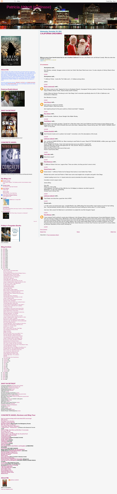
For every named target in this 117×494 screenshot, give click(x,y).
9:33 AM (45, 74)
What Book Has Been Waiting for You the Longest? (13, 319)
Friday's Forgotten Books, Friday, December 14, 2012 (14, 317)
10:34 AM (46, 129)
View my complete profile (7, 489)
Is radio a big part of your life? (9, 284)
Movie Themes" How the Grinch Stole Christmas (13, 290)
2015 (4, 264)
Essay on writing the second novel (21, 396)
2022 (4, 254)
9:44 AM (45, 100)
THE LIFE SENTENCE (19, 449)
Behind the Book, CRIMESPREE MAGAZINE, (12, 459)
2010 (4, 373)
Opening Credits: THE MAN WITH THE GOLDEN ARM (14, 320)
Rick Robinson (48, 161)
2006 (4, 379)
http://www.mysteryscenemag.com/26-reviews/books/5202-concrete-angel (16, 418)
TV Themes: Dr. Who (7, 307)
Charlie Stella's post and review (8, 435)
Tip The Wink (4, 462)
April (5, 367)
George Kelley (6, 185)
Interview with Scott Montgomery (9, 460)
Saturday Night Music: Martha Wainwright (12, 334)
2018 (4, 259)
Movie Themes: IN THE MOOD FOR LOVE (12, 349)
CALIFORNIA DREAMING (8, 286)
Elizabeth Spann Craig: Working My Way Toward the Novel (14, 433)
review (7, 391)
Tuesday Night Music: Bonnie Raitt (10, 303)
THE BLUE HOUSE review (7, 472)
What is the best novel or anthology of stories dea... (14, 312)
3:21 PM (45, 167)
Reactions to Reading (12, 465)
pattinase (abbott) (49, 138)
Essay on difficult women (13, 395)
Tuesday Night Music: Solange (9, 345)
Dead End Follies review (7, 471)
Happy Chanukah (7, 330)
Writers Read (4, 455)
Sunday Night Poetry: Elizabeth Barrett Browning (13, 293)
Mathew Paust (4, 473)
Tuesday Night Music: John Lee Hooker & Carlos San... (14, 323)
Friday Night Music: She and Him (10, 279)
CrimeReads (6, 207)
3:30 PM (45, 193)
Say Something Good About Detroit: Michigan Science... (14, 273)
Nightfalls (5, 355)
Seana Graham (4, 443)
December (6, 269)
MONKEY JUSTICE (20, 82)
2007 (4, 377)
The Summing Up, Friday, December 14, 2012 (12, 315)
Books (44, 60)
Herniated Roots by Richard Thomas (11, 340)
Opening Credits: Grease (8, 285)
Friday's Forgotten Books (8, 298)
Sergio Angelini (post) (6, 438)
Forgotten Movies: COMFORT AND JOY (11, 292)
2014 (4, 265)
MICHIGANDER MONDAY (15, 450)
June (5, 364)
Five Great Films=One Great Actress (11, 357)
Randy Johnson (5, 440)
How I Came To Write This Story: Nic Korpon (12, 343)
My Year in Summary (7, 271)
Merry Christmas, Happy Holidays (10, 289)
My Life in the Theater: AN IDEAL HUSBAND (12, 339)
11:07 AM (46, 136)
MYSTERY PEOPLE (6, 423)
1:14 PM (45, 152)
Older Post (113, 231)
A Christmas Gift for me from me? (10, 314)
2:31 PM (45, 159)
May (5, 366)
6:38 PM (45, 212)
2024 (4, 251)
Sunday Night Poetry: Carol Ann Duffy (11, 274)
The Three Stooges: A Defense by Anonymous (13, 335)
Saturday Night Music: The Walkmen (11, 276)
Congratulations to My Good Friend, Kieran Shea (13, 308)
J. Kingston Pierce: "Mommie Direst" (9, 427)
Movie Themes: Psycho (8, 327)
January (5, 371)
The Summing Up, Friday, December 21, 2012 (12, 296)
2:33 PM (45, 226)
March (5, 368)
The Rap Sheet (6, 211)
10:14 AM (46, 118)
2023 (4, 253)
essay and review (22, 394)
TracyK (4, 198)
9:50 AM (45, 111)
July (5, 363)
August (5, 362)
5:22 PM (45, 201)
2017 (4, 261)
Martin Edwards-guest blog (7, 458)
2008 (4, 376)
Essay (13, 389)
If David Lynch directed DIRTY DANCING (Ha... (13, 324)
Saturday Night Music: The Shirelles (10, 313)
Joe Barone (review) (6, 436)
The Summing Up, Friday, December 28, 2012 (12, 280)
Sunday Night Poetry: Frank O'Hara (10, 310)
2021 (4, 255)
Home (78, 231)
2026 (4, 249)
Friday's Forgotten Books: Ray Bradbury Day (12, 338)
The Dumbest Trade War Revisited (10, 186)
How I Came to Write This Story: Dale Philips (12, 328)
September (6, 360)
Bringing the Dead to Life (14, 386)
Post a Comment (43, 229)
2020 (4, 257)
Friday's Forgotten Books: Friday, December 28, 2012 (14, 282)
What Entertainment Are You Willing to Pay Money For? (14, 347)
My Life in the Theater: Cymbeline (10, 318)
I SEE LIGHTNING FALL (7, 467)
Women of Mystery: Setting (7, 432)
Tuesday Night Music (7, 288)
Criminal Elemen (5, 437)
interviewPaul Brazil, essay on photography (9, 404)
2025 (4, 250)
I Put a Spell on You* (7, 196)
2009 (4, 375)
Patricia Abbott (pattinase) (29, 7)
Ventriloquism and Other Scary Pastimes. (11, 275)
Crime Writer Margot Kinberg (10, 195)
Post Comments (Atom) (53, 235)
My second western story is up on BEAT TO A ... (13, 333)
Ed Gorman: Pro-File (5, 431)
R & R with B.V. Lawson (6, 442)
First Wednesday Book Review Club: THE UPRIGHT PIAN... (16, 344)
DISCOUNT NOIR (12, 83)
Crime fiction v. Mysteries (8, 278)
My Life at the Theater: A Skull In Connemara (12, 299)
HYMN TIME (5, 189)
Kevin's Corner (6, 181)
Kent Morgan (48, 214)
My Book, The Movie (6, 454)
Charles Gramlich (49, 131)
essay (8, 397)
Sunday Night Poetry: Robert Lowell (10, 353)
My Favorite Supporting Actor (9, 322)
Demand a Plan (6, 294)
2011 (4, 372)
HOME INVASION (31, 82)
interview (11, 390)
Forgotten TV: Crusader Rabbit (9, 325)
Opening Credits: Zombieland (9, 300)
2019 (4, 258)
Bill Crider (3, 444)
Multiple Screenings (7, 332)
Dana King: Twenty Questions (7, 421)
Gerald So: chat (8, 422)
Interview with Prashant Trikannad (9, 453)
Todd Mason (47, 121)
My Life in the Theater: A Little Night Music (12, 283)
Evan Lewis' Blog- (5, 456)
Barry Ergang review (6, 470)
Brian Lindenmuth (49, 86)
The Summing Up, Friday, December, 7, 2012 (12, 337)
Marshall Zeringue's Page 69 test (9, 452)
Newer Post (43, 231)
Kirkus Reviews (4, 419)
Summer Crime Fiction (13, 388)
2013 (4, 266)
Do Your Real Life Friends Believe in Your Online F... (14, 304)
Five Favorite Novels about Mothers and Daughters (13, 446)
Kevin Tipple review (6, 468)
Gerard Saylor (48, 169)
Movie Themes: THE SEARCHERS (10, 270)
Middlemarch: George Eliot (15, 199)
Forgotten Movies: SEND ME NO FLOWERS (12, 305)
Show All (35, 221)
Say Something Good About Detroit (10, 329)
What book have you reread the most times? (12, 342)
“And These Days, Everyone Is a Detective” (19, 213)
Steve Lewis (6, 191)
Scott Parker (4, 448)
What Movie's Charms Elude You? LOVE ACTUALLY (14, 302)
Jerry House (47, 102)
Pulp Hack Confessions (7, 466)
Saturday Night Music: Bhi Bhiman (10, 295)
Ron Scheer (47, 113)
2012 (4, 268)
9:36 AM (45, 84)
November (6, 358)
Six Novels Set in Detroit (17, 385)
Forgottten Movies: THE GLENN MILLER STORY (13, 348)
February (6, 369)
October (5, 359)
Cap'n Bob (47, 154)
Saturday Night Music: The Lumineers (11, 354)
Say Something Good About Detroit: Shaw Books (13, 309)
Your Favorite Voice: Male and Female (11, 350)
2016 (4, 262)
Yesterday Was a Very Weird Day (10, 193)
